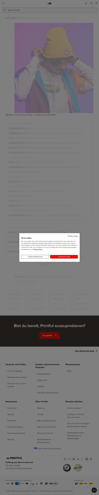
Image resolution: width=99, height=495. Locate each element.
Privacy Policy (38, 249)
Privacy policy (73, 236)
